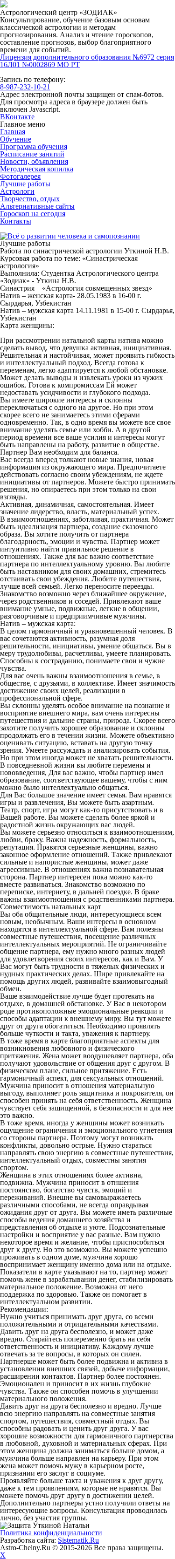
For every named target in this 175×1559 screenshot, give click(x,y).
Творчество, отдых (30, 199)
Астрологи (17, 191)
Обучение (15, 139)
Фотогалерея (20, 176)
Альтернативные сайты (37, 206)
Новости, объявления (34, 161)
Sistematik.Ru (78, 1540)
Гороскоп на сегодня (32, 214)
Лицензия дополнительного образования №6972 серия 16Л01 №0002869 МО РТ (87, 60)
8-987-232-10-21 (25, 87)
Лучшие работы (25, 184)
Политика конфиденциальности (51, 1533)
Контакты (15, 221)
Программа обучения (33, 146)
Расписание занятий (32, 154)
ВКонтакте (17, 117)
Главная (12, 132)
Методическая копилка (36, 169)
